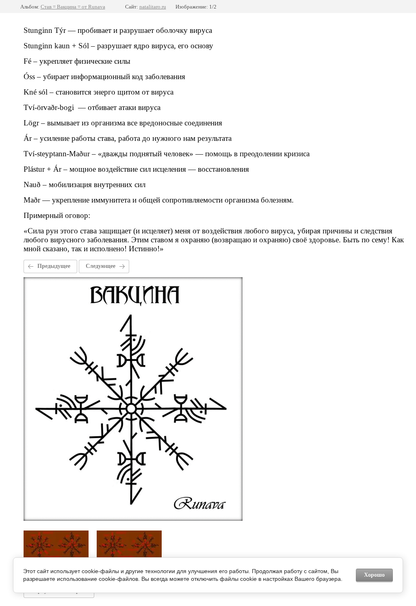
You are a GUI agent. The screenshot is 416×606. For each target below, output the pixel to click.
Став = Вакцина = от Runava (73, 7)
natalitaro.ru (152, 7)
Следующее (100, 266)
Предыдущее (53, 266)
